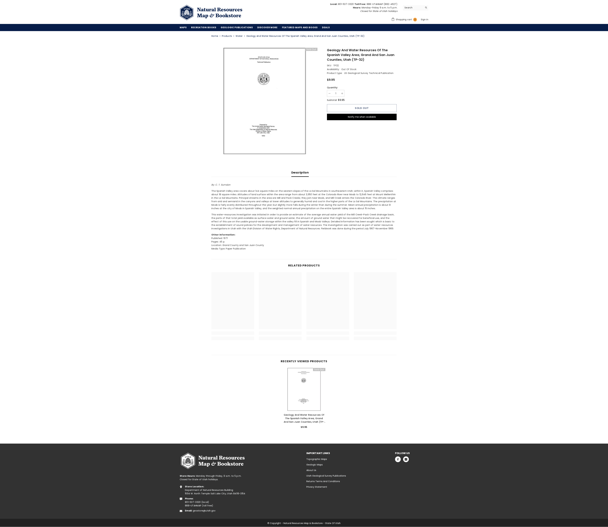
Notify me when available (362, 116)
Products (227, 36)
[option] (264, 101)
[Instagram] (406, 459)
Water (239, 36)
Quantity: (332, 87)
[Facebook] (398, 459)
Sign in (424, 19)
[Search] (415, 7)
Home (214, 36)
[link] (232, 333)
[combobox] (413, 7)
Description (300, 172)
